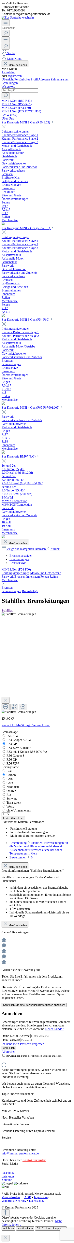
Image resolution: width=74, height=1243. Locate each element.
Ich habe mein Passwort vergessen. (23, 1044)
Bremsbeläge (30, 591)
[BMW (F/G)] (3, 537)
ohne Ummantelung (19, 810)
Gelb (10, 779)
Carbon (11, 775)
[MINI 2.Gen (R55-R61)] (3, 315)
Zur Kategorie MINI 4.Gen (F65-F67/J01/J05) (31, 407)
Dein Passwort (11, 1040)
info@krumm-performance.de (20, 1153)
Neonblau (13, 786)
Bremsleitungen (11, 591)
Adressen (44, 79)
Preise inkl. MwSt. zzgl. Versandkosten (26, 725)
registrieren (15, 76)
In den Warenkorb (13, 818)
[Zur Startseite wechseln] (18, 17)
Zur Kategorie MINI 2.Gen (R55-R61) (26, 228)
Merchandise (10, 580)
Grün (10, 782)
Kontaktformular (34, 1160)
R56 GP (12, 759)
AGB (27, 1197)
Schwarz (12, 798)
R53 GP (12, 743)
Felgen (44, 576)
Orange (11, 790)
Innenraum (33, 576)
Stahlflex (7, 610)
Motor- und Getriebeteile (45, 573)
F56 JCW (13, 736)
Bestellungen (10, 83)
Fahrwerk (8, 576)
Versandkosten (11, 1197)
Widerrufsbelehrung (14, 1200)
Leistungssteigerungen (15, 573)
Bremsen (19, 576)
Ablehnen (8, 1228)
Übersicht (8, 79)
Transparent (14, 802)
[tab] (38, 848)
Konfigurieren (25, 1228)
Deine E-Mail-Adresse (16, 1036)
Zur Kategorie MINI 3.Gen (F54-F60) (26, 319)
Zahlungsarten (59, 79)
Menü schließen (18, 65)
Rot (9, 794)
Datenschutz (36, 1200)
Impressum (41, 1197)
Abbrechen (8, 1051)
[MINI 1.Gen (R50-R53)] (3, 224)
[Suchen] (5, 33)
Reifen (54, 576)
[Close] (5, 700)
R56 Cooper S (15, 755)
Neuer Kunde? (54, 1029)
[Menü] (5, 22)
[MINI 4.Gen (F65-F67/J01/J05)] (3, 452)
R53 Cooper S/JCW (19, 740)
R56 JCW (13, 763)
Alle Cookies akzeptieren (51, 1228)
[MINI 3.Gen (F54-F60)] (3, 403)
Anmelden (8, 72)
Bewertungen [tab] (21, 857)
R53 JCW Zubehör (18, 747)
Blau (9, 771)
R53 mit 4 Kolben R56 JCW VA (27, 751)
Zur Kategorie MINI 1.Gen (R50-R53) (26, 122)
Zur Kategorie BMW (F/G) (19, 456)
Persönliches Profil (26, 79)
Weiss (10, 806)
